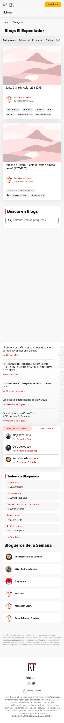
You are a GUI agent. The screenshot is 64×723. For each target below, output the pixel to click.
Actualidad (24, 40)
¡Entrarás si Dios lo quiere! (20, 190)
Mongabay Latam (23, 606)
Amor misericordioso (17, 195)
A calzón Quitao (17, 530)
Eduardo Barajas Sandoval (27, 618)
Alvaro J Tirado (12, 375)
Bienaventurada (43, 114)
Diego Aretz (20, 581)
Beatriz (10, 114)
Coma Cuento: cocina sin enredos (23, 504)
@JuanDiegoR (16, 520)
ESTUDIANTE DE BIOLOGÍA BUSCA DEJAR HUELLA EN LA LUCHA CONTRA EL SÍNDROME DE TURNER (27, 367)
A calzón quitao (14, 526)
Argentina (27, 109)
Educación (37, 40)
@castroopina (16, 487)
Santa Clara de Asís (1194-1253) (24, 87)
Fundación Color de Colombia (26, 462)
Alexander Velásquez (15, 391)
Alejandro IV (13, 109)
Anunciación (38, 195)
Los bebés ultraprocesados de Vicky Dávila (25, 399)
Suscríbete (53, 4)
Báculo (40, 109)
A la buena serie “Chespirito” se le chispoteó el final (27, 385)
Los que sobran (14, 493)
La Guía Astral (13, 537)
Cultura (49, 40)
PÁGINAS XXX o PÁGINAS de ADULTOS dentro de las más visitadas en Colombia (27, 349)
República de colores (25, 458)
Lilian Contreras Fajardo (26, 569)
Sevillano (19, 593)
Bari (49, 109)
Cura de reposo (21, 446)
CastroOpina (13, 482)
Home (6, 22)
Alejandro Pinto (13, 355)
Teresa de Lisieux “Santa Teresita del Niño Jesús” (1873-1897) (30, 166)
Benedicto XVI (25, 114)
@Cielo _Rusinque (18, 498)
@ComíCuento (17, 509)
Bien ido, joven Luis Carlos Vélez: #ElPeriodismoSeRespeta (19, 415)
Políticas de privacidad (29, 699)
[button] (59, 40)
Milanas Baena (24, 97)
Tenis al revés (13, 515)
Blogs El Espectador (24, 30)
